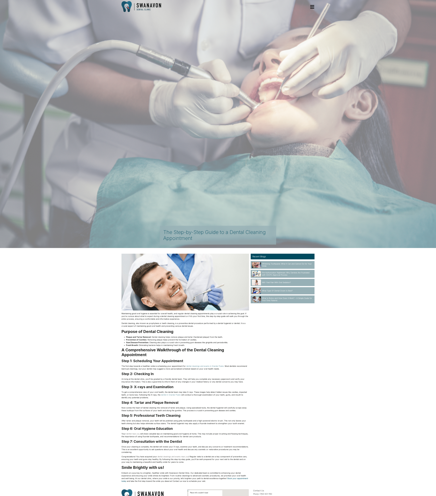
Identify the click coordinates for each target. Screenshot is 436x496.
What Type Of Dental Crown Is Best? (277, 291)
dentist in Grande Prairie (171, 395)
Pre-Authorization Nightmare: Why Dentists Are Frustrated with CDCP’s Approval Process (285, 274)
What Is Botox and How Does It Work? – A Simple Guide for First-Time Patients (287, 299)
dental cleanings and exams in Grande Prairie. (205, 366)
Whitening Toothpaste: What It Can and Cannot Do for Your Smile (287, 265)
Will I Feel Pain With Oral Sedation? (276, 282)
